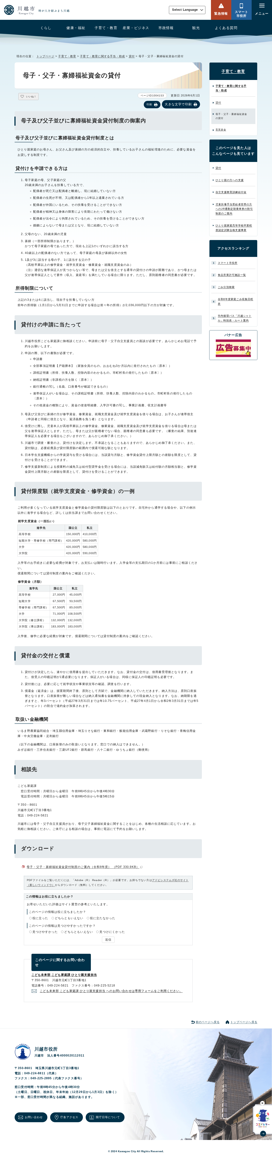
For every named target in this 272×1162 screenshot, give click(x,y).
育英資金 (221, 129)
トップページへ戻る (243, 1022)
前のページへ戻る (208, 1022)
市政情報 (166, 28)
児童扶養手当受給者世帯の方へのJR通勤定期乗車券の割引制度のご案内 (234, 209)
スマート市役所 (241, 14)
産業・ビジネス (136, 28)
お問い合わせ (34, 1117)
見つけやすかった (45, 931)
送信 (108, 939)
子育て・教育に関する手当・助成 (102, 56)
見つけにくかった (112, 931)
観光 (196, 28)
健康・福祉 (75, 28)
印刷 (149, 104)
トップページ (45, 56)
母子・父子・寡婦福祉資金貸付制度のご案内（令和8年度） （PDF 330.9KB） (83, 866)
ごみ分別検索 (226, 287)
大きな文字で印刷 (178, 104)
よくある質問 (226, 28)
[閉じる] (262, 1103)
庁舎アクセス (69, 1117)
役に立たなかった (102, 918)
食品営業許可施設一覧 (232, 274)
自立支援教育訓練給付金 (231, 192)
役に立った (40, 918)
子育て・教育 (106, 28)
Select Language (185, 10)
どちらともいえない (69, 918)
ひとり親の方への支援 (230, 180)
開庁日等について (108, 1117)
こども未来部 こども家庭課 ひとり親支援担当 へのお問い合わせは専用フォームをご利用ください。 (111, 990)
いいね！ (31, 96)
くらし (45, 28)
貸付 (132, 56)
